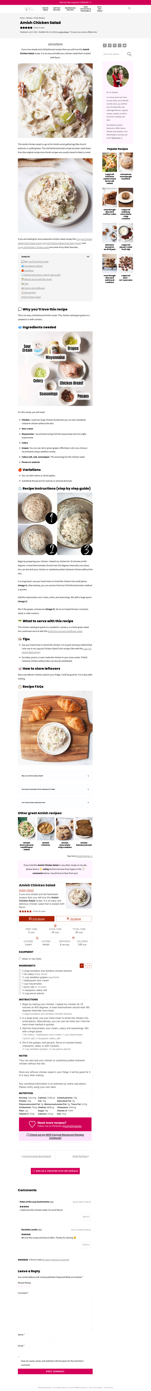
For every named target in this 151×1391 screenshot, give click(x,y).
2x (85, 966)
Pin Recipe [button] (75, 918)
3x (89, 966)
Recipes (29, 18)
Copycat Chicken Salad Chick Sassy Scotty (61, 243)
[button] (21, 27)
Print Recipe (38, 918)
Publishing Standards (45, 1387)
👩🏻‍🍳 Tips (24, 283)
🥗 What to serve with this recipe (36, 279)
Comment (23, 1293)
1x (82, 966)
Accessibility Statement (60, 1387)
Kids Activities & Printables (85, 9)
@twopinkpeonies (72, 1126)
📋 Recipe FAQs (28, 292)
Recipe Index (45, 9)
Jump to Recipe (55, 43)
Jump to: (25, 256)
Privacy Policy (108, 1387)
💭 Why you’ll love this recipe (34, 261)
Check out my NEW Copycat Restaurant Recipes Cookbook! (56, 1136)
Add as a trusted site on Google (57, 1171)
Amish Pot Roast (80, 1156)
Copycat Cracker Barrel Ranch (37, 1156)
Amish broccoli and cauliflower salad (65, 631)
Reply (86, 1216)
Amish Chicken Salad (31, 297)
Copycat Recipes (56, 9)
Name (21, 1334)
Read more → (117, 138)
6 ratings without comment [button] (55, 1259)
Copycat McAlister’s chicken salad (33, 247)
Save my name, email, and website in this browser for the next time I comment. (52, 1363)
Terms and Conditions (96, 1387)
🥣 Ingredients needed (32, 266)
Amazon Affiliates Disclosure (78, 1387)
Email (21, 1345)
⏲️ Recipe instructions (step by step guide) (41, 275)
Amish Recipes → (85, 856)
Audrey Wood (26, 890)
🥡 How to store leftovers (33, 288)
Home (22, 18)
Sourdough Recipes (70, 9)
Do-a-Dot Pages (99, 9)
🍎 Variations (27, 270)
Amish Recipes (39, 18)
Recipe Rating (24, 1282)
